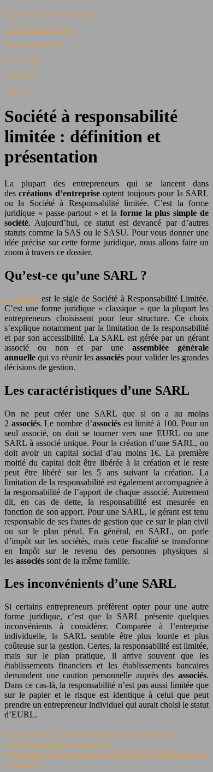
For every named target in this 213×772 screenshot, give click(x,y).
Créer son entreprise (38, 28)
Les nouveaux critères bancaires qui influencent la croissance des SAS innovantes (90, 737)
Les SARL (23, 59)
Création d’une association (50, 13)
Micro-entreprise (32, 44)
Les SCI (18, 89)
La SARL (21, 298)
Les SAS (20, 74)
